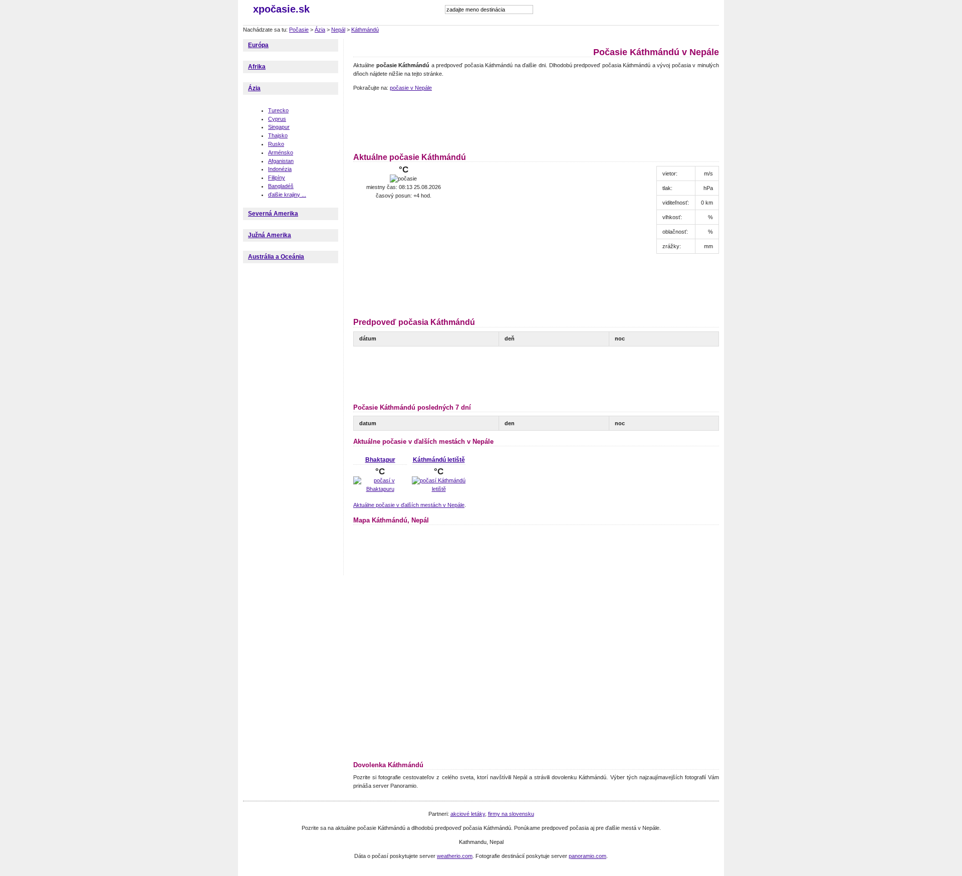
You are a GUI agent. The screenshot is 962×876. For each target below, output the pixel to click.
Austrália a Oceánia (276, 256)
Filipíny (276, 177)
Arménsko (280, 152)
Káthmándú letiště (439, 459)
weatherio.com (454, 856)
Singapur (279, 127)
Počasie (299, 30)
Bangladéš (281, 186)
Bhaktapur (380, 459)
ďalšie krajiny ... (287, 195)
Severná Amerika (273, 213)
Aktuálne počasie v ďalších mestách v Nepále (408, 505)
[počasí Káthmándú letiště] (438, 489)
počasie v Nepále (411, 88)
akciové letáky (467, 814)
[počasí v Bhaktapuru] (380, 489)
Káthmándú (365, 30)
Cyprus (277, 119)
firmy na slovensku (511, 814)
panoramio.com (587, 856)
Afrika (257, 66)
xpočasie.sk (281, 9)
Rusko (276, 144)
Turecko (278, 110)
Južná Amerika (269, 235)
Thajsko (278, 135)
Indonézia (280, 169)
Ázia (320, 30)
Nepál (338, 30)
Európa (258, 45)
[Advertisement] (535, 120)
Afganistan (281, 161)
